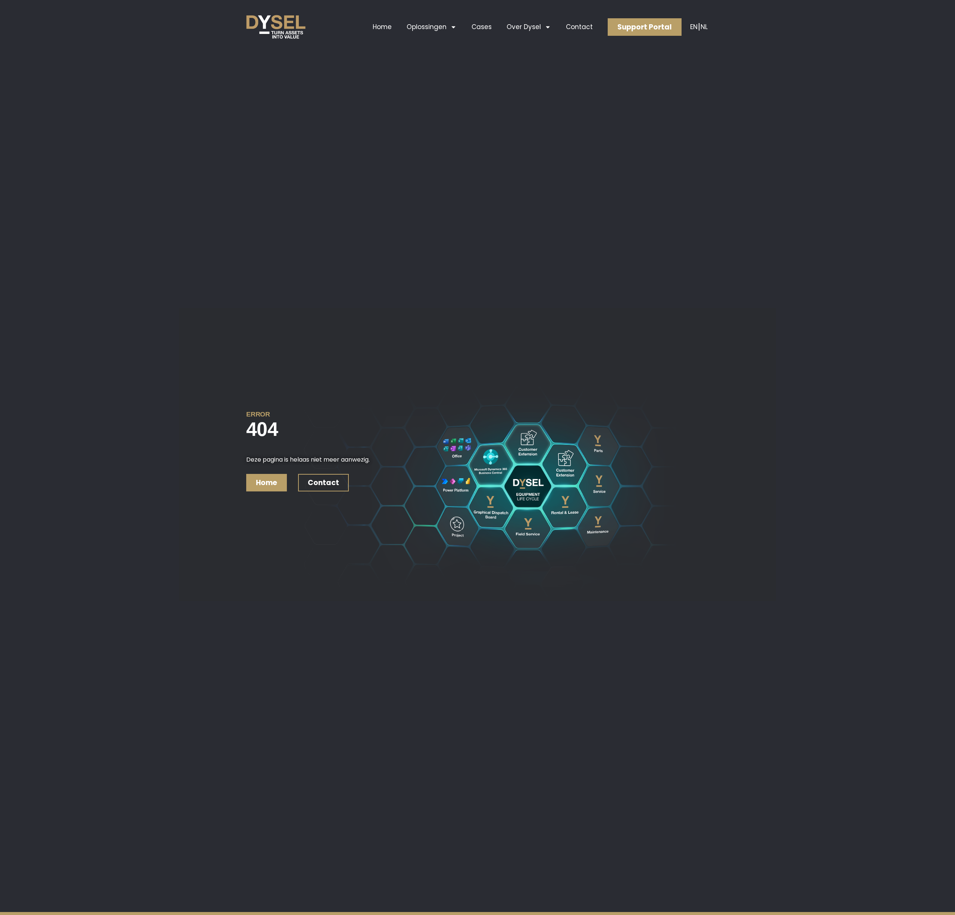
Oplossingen (427, 26)
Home (382, 26)
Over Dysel (524, 26)
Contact (579, 26)
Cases (482, 26)
